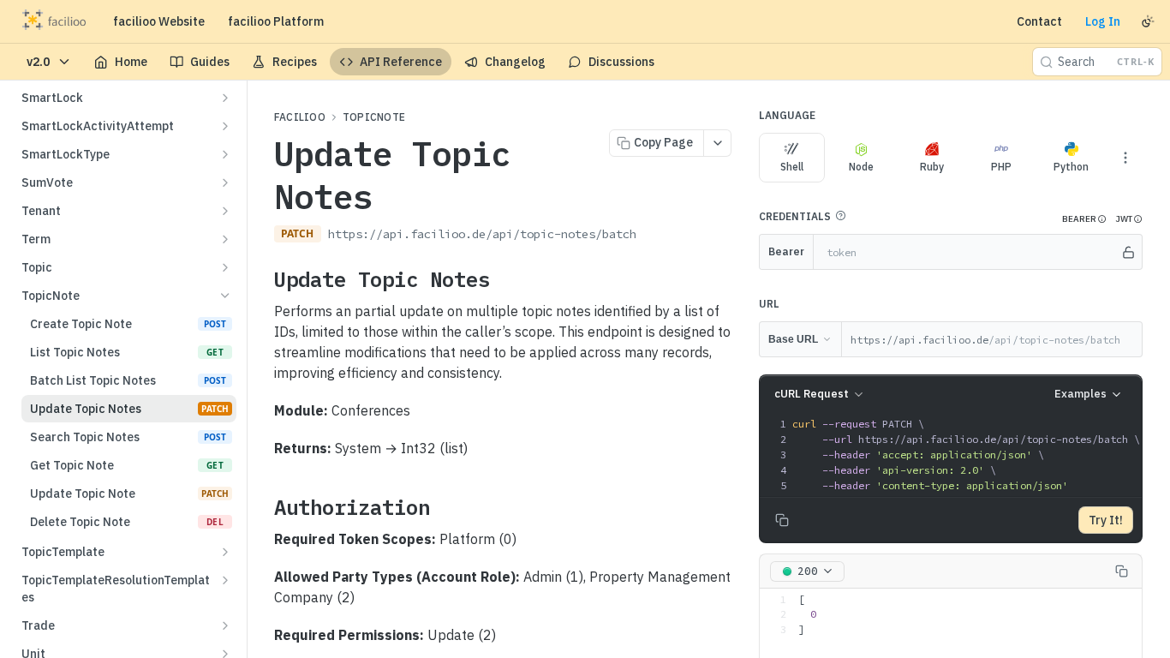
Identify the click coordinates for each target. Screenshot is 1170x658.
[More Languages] (1125, 157)
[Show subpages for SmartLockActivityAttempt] (225, 126)
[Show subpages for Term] (225, 239)
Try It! (1106, 520)
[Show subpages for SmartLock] (225, 98)
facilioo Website (159, 21)
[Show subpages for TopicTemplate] (225, 552)
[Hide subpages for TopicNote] (225, 295)
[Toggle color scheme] (1147, 21)
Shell (791, 166)
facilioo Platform (276, 21)
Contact (1039, 21)
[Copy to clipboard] (653, 235)
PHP (1001, 166)
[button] (840, 216)
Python (1071, 166)
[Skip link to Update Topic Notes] (262, 279)
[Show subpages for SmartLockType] (225, 154)
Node (861, 166)
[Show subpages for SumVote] (225, 182)
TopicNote (374, 117)
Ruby (932, 166)
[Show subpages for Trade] (225, 625)
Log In (1102, 21)
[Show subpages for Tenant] (225, 211)
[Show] (1128, 252)
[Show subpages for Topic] (225, 267)
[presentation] (966, 455)
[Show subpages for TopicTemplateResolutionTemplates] (225, 580)
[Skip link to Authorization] (262, 507)
